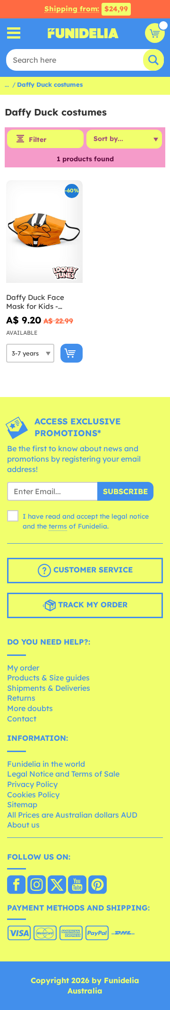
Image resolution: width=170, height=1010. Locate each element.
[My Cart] (155, 33)
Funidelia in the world (46, 764)
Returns (21, 698)
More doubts (30, 708)
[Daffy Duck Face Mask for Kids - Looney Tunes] (44, 231)
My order (23, 667)
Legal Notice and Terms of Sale (63, 773)
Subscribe (125, 491)
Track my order (92, 604)
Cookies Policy (33, 794)
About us (23, 824)
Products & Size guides (48, 677)
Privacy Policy (32, 784)
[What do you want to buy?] (14, 33)
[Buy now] (71, 353)
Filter (37, 139)
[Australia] (16, 885)
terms (58, 526)
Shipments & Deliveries (48, 688)
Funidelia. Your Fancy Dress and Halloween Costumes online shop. (83, 33)
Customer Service (92, 569)
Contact (21, 718)
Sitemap (22, 804)
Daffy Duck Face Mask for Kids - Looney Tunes (35, 302)
